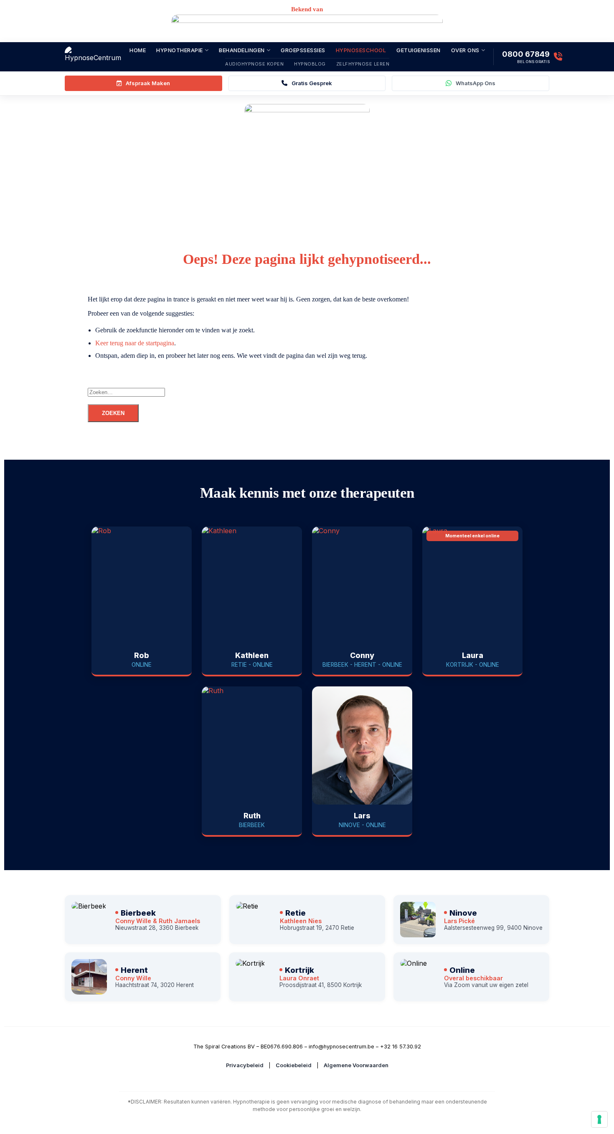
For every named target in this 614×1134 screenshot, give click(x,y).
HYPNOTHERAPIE (179, 50)
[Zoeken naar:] (349, 392)
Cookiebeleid (294, 1065)
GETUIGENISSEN (418, 50)
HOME (137, 50)
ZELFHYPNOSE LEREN (363, 64)
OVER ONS (465, 50)
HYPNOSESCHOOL (361, 50)
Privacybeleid (245, 1065)
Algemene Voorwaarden (356, 1065)
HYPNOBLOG (310, 64)
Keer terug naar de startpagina (134, 343)
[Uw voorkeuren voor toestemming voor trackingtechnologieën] (599, 1119)
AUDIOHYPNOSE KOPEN (254, 64)
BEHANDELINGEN (242, 50)
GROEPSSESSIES (303, 50)
